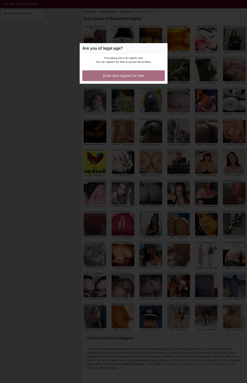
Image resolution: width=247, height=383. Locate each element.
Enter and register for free (123, 76)
